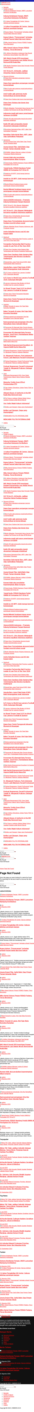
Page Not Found (9, 868)
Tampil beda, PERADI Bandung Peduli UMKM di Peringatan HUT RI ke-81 (17, 169)
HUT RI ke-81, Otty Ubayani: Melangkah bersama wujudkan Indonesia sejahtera (17, 211)
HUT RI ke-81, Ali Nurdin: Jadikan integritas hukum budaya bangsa (15, 72)
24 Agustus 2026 (5, 907)
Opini (5, 373)
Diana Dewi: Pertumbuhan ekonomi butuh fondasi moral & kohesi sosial (18, 222)
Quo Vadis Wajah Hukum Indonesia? (16, 403)
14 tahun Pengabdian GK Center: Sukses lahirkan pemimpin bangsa (18, 27)
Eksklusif (6, 237)
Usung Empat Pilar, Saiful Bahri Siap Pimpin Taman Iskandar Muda (16, 148)
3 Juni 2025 (3, 1155)
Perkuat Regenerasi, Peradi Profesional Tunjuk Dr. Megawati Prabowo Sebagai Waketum (18, 368)
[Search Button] (15, 426)
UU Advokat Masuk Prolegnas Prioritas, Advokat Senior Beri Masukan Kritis (14, 1188)
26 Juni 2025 (4, 1180)
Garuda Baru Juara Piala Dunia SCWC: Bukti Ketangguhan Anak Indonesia (17, 268)
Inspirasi (6, 304)
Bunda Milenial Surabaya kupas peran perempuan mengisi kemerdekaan (17, 190)
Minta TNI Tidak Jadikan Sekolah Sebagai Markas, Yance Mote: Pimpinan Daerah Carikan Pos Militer (15, 1150)
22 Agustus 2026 (5, 932)
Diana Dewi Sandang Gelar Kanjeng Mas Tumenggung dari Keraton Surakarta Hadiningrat (18, 256)
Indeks (5, 423)
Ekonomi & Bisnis (8, 76)
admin (3, 930)
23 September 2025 (6, 1192)
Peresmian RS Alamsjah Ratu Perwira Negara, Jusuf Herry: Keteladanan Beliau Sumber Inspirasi (18, 334)
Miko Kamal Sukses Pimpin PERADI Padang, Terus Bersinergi (16, 49)
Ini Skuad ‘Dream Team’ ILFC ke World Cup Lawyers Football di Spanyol (17, 289)
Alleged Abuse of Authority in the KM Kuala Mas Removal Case (17, 394)
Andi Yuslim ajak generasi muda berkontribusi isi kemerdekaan (15, 95)
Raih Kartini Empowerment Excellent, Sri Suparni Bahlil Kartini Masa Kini (18, 346)
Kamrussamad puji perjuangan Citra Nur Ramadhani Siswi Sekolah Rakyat (18, 323)
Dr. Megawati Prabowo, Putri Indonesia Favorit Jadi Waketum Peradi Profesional (18, 357)
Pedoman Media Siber (10, 1380)
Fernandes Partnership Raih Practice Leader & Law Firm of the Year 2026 (17, 245)
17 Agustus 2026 (5, 1128)
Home (2, 868)
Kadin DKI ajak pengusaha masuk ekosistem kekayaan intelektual (15, 125)
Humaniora (6, 140)
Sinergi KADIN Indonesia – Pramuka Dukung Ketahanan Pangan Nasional (16, 201)
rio (2, 905)
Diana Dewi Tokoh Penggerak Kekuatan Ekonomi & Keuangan (17, 300)
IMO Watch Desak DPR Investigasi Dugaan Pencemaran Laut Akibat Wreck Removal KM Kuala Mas (18, 60)
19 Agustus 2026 (5, 1053)
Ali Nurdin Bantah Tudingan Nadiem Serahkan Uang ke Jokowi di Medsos (16, 1163)
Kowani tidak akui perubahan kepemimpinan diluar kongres (14, 158)
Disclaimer (6, 1377)
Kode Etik (6, 1378)
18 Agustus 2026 (5, 1104)
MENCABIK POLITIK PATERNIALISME (16, 419)
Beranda (5, 7)
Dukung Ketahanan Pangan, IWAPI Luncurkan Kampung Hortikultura (15, 17)
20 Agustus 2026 (5, 1003)
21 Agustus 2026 (5, 956)
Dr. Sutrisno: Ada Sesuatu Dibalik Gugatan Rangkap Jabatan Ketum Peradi (15, 1176)
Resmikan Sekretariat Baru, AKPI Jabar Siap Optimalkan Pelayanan (17, 135)
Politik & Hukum (8, 9)
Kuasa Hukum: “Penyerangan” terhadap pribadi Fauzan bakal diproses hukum (17, 38)
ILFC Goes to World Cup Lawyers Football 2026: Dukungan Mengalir (18, 279)
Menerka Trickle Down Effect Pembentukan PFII (14, 383)
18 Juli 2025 (4, 1168)
